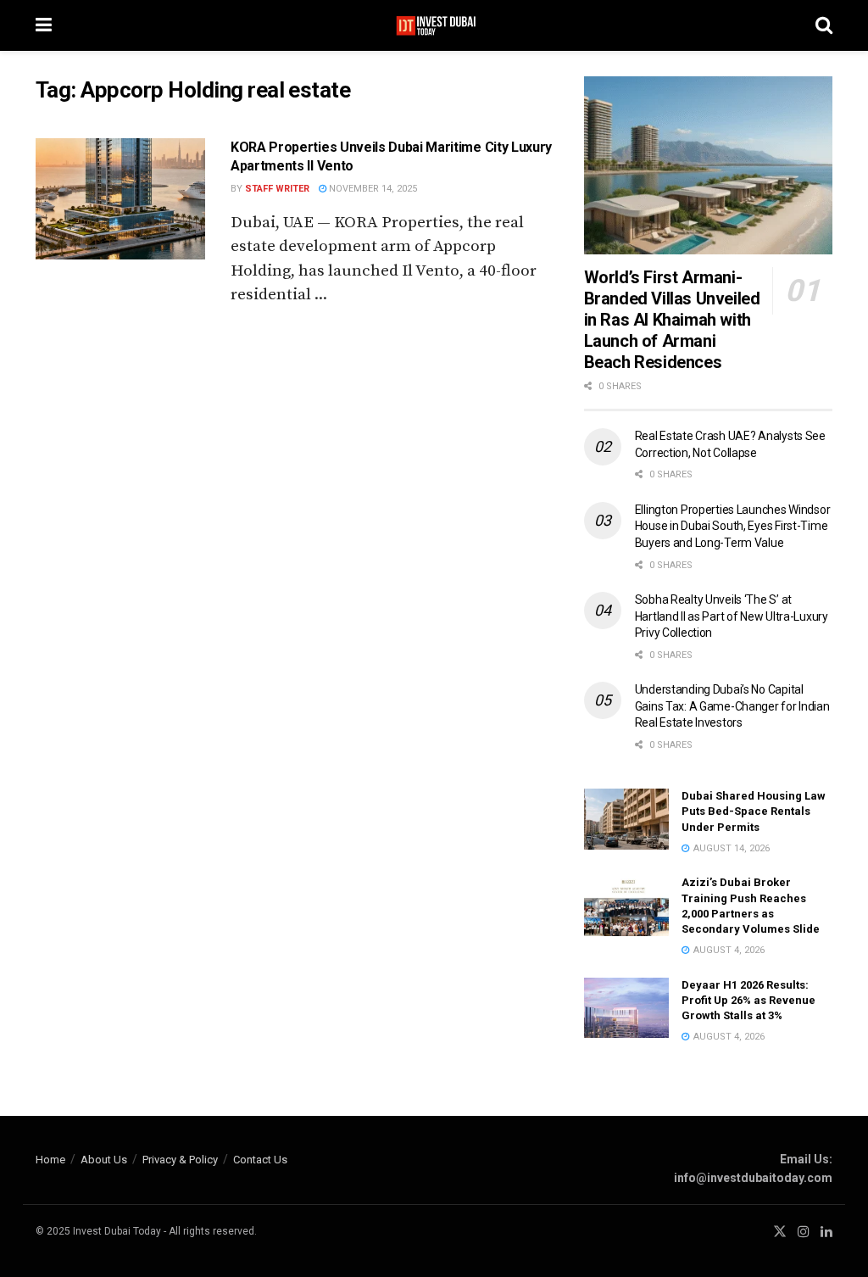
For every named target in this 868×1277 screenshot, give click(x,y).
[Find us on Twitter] (780, 1232)
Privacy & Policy (180, 1159)
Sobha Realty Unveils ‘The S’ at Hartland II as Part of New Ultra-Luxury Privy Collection (731, 616)
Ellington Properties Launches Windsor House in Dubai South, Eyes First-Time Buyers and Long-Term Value (733, 526)
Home (50, 1159)
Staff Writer (277, 188)
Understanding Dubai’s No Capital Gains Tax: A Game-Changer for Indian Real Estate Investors (732, 706)
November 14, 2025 (371, 188)
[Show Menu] (44, 25)
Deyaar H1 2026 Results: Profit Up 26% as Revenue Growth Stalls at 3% (748, 1000)
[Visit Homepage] (434, 25)
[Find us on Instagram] (804, 1232)
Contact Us (260, 1159)
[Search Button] (823, 25)
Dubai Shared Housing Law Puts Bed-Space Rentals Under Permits (754, 811)
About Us (104, 1159)
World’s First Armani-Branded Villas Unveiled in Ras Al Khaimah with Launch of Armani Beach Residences (672, 319)
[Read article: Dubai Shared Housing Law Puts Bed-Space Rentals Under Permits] (626, 819)
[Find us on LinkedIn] (826, 1232)
